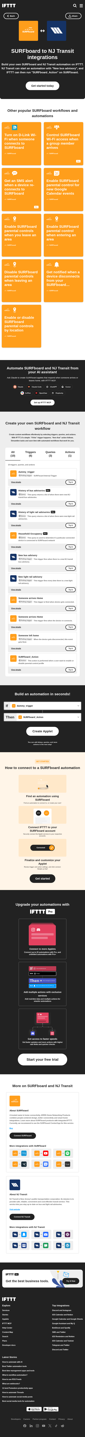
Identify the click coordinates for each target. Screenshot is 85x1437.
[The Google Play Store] (50, 1409)
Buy (11, 1128)
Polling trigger (26, 475)
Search (5, 1336)
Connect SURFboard (23, 1136)
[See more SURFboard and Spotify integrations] (63, 1153)
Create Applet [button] (42, 731)
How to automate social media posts (17, 1397)
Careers (26, 1419)
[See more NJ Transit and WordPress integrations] (63, 1245)
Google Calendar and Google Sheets (67, 1319)
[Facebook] (25, 1426)
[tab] (12, 454)
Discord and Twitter (60, 1350)
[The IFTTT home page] (8, 5)
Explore (6, 1305)
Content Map (7, 1332)
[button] (81, 6)
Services (6, 1310)
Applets (5, 1319)
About (70, 1419)
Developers (16, 1419)
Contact (52, 1419)
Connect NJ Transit (22, 1217)
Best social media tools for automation (18, 1401)
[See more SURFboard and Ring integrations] (20, 1153)
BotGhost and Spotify (61, 1328)
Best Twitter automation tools (14, 1366)
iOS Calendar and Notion (62, 1315)
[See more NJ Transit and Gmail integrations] (20, 1245)
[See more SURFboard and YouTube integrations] (41, 1153)
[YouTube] (44, 1426)
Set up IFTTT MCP (42, 402)
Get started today (42, 85)
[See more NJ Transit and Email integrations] (41, 1234)
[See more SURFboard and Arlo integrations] (20, 1164)
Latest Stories (9, 1357)
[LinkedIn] (31, 1426)
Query (23, 494)
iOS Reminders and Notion (63, 1336)
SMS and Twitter (59, 1332)
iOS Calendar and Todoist (63, 1341)
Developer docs (8, 1345)
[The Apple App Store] (34, 1409)
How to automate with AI (12, 1362)
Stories (5, 1315)
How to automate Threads (13, 1392)
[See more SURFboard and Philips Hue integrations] (63, 1164)
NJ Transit (61, 51)
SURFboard (25, 51)
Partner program (39, 1419)
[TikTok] (56, 1426)
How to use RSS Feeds (11, 1379)
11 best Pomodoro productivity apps (17, 1388)
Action (23, 660)
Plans (4, 1341)
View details (16, 482)
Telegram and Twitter (61, 1345)
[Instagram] (37, 1426)
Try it (71, 482)
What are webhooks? (11, 1384)
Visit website (15, 1209)
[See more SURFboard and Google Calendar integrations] (41, 1164)
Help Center (7, 1328)
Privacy (61, 1419)
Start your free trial (42, 1060)
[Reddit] (63, 1426)
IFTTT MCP (7, 1323)
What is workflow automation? (14, 1375)
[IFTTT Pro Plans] (48, 490)
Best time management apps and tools (18, 1371)
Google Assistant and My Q (63, 1323)
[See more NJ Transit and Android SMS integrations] (41, 1245)
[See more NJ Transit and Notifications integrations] (20, 1234)
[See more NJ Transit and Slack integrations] (63, 1234)
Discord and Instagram (61, 1310)
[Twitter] (50, 1426)
